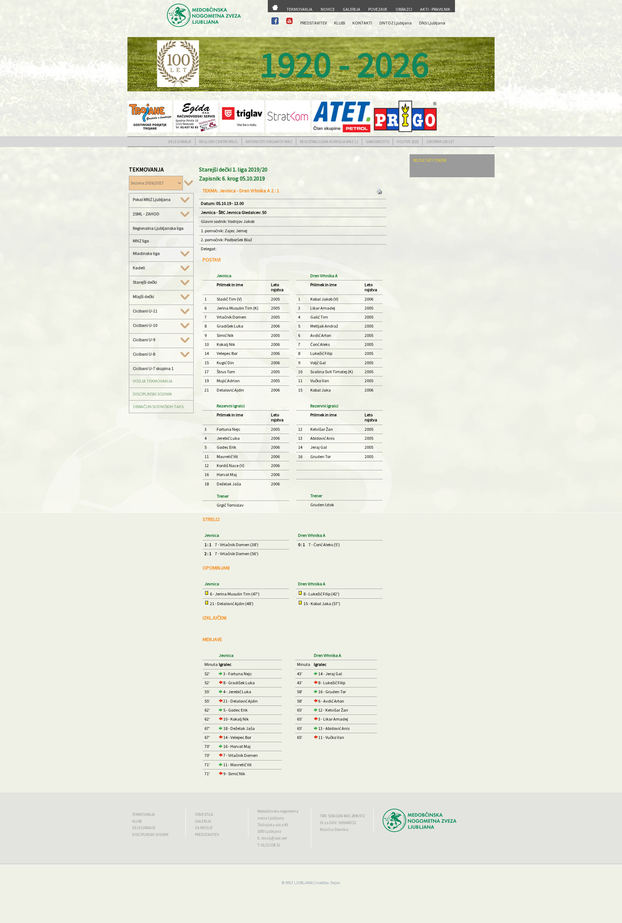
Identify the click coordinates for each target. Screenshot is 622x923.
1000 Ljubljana (269, 831)
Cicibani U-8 (144, 354)
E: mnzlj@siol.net (272, 838)
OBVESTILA (204, 814)
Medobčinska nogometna (277, 811)
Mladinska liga (146, 253)
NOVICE (328, 9)
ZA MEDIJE (204, 827)
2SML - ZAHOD (146, 213)
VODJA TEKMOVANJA (152, 381)
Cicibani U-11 (145, 311)
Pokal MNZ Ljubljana (152, 199)
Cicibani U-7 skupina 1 (153, 368)
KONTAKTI (362, 23)
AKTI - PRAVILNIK (435, 9)
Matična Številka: (334, 829)
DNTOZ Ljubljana (395, 23)
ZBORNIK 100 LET (440, 141)
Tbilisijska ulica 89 (272, 824)
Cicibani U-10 (145, 325)
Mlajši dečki (143, 296)
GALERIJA (351, 9)
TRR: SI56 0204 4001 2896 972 (342, 815)
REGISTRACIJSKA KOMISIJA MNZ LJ (329, 141)
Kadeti (139, 267)
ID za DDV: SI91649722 (338, 822)
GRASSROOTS (377, 141)
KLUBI (339, 23)
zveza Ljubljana (270, 818)
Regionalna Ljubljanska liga (158, 228)
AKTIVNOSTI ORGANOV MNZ (268, 141)
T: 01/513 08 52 (268, 844)
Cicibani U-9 (144, 339)
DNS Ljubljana (432, 23)
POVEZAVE (377, 9)
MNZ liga (141, 240)
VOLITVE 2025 (408, 141)
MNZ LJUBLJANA (299, 882)
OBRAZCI (404, 9)
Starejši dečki (145, 282)
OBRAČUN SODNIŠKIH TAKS (158, 406)
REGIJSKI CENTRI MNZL (218, 141)
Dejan (335, 882)
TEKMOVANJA (299, 9)
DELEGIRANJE (179, 141)
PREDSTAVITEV (313, 23)
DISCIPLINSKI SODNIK (152, 394)
